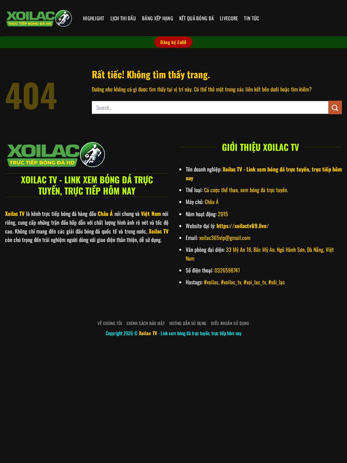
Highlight (93, 18)
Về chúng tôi (110, 323)
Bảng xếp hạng (157, 18)
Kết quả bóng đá (196, 18)
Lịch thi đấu (123, 18)
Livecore (229, 18)
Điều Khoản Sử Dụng (230, 323)
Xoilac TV (148, 333)
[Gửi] (335, 107)
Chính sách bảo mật (146, 323)
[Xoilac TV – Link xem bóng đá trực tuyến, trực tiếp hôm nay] (39, 18)
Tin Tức (251, 18)
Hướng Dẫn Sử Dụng (188, 323)
